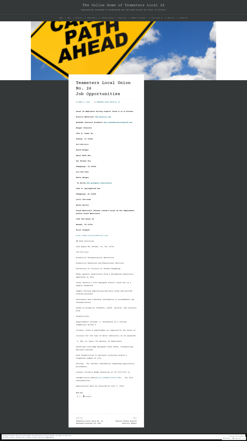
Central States (108, 18)
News (69, 18)
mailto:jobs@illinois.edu (108, 378)
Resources (91, 18)
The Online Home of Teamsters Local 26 (123, 5)
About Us (170, 18)
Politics (79, 18)
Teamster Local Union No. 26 (108, 102)
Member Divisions (138, 18)
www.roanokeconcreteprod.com (118, 122)
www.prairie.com (103, 117)
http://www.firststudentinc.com (92, 236)
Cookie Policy (49, 437)
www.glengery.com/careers (99, 183)
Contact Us (183, 18)
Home (61, 18)
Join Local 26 (157, 18)
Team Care (122, 18)
